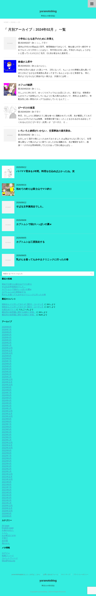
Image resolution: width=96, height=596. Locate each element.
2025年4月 (7, 369)
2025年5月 (7, 366)
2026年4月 (7, 337)
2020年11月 (7, 508)
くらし (38, 43)
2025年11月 (7, 350)
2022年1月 (7, 471)
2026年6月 (7, 332)
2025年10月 (7, 353)
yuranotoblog (48, 11)
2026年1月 (7, 345)
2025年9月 (7, 356)
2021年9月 (7, 482)
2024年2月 (7, 406)
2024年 (13, 22)
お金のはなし (41, 66)
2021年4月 (7, 495)
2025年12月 (7, 348)
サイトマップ (65, 574)
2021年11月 (7, 477)
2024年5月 (7, 398)
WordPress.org (8, 561)
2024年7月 (7, 393)
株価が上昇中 (25, 61)
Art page (5, 526)
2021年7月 (7, 487)
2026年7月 (7, 329)
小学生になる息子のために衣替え (36, 38)
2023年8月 (7, 421)
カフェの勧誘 (25, 84)
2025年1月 (7, 377)
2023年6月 (7, 427)
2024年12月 (7, 379)
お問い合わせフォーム (50, 574)
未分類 (5, 541)
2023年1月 (7, 440)
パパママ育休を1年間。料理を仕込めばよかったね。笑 (45, 171)
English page (8, 528)
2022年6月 (7, 458)
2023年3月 (7, 435)
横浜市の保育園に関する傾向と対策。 (19, 312)
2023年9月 (7, 419)
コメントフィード (10, 558)
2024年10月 (7, 385)
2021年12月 (7, 474)
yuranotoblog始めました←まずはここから (26, 574)
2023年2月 (7, 437)
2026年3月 (7, 340)
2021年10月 (7, 479)
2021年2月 (7, 500)
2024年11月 (7, 382)
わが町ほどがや (9, 535)
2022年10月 (7, 448)
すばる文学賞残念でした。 (30, 206)
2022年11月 (7, 445)
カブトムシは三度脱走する (30, 242)
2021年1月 (7, 503)
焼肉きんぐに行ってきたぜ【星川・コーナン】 (23, 304)
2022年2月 (7, 469)
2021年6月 (7, 490)
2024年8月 (7, 390)
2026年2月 (7, 343)
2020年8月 (7, 516)
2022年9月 (7, 450)
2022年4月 (7, 463)
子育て (45, 43)
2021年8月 (7, 485)
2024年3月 (7, 403)
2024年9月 (7, 387)
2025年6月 (7, 364)
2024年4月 (7, 400)
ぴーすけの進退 (26, 107)
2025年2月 (7, 374)
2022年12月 (7, 442)
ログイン (6, 553)
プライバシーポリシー (80, 574)
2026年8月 (7, 327)
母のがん (6, 543)
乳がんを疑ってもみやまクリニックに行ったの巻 (42, 259)
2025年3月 (7, 372)
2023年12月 (7, 411)
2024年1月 (7, 408)
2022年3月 (7, 466)
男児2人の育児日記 (48, 585)
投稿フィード (8, 556)
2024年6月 (7, 395)
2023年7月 (7, 424)
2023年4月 (7, 432)
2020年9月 (7, 513)
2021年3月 (7, 498)
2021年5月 (7, 492)
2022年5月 (7, 461)
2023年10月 (7, 416)
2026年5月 (7, 335)
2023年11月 (7, 414)
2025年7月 (7, 361)
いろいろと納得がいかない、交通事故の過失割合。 (45, 130)
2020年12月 (7, 506)
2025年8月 (7, 358)
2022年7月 (7, 456)
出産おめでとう (9, 309)
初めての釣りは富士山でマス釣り (34, 189)
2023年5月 (7, 429)
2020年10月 (7, 511)
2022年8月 (7, 453)
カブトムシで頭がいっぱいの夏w (33, 224)
